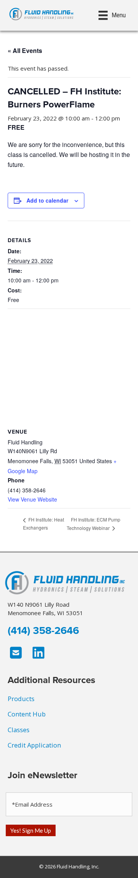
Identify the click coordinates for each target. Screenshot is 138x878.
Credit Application (34, 745)
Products (21, 698)
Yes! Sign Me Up (30, 830)
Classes (19, 729)
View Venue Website (32, 499)
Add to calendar (47, 200)
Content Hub (27, 714)
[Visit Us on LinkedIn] (38, 652)
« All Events (25, 50)
